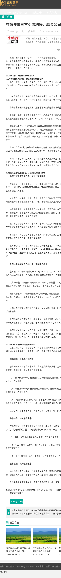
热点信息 (51, 12)
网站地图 (3, 572)
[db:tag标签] (17, 501)
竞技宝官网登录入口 (10, 4)
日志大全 (36, 12)
